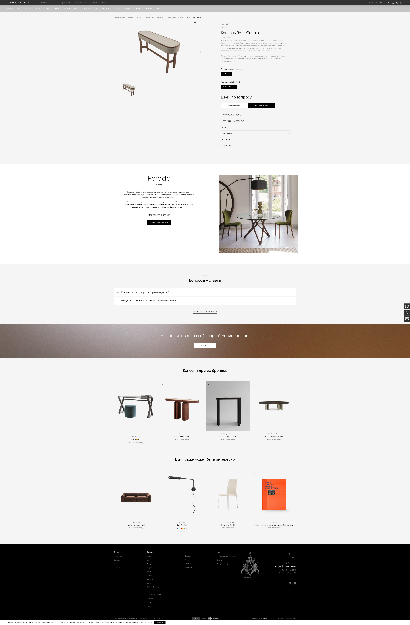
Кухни (47, 8)
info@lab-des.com (289, 563)
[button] (118, 52)
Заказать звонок (234, 105)
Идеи (219, 552)
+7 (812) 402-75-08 (373, 3)
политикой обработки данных (66, 622)
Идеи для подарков (90, 8)
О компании (118, 556)
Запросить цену (261, 105)
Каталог (150, 552)
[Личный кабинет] (393, 2)
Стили (149, 602)
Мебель (10, 8)
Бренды (105, 3)
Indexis (265, 618)
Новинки (137, 8)
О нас (116, 552)
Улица (76, 8)
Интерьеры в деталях (225, 564)
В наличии (148, 8)
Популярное (151, 598)
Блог (115, 564)
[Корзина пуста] (401, 2)
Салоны (117, 560)
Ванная (56, 8)
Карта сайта (155, 618)
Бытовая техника (153, 591)
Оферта (143, 618)
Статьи (219, 560)
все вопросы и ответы (205, 311)
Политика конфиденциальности (125, 618)
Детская (66, 8)
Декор (27, 8)
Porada (225, 24)
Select (158, 8)
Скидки (127, 8)
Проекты (94, 3)
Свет (19, 8)
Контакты (117, 568)
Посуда (37, 8)
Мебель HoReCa (153, 587)
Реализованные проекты (226, 556)
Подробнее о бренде (159, 215)
